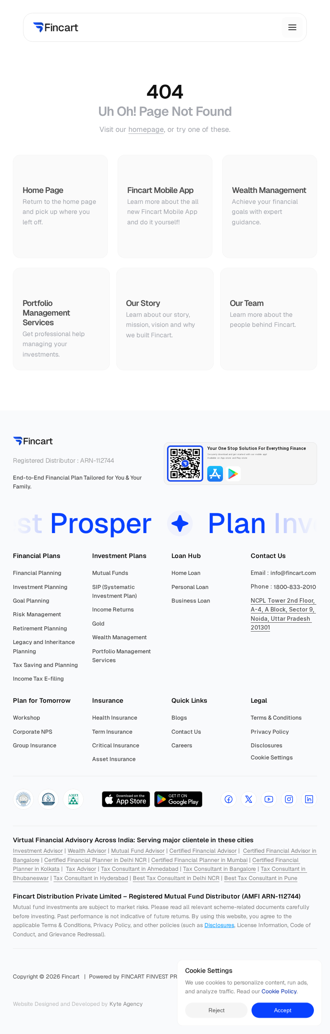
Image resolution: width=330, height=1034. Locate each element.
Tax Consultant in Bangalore (219, 868)
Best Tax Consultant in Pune (260, 878)
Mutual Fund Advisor (138, 850)
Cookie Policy (279, 991)
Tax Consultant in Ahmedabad (139, 868)
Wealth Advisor (87, 850)
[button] (23, 799)
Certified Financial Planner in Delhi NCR (95, 860)
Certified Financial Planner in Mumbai (199, 860)
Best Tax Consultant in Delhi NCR (176, 878)
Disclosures (219, 925)
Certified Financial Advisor (203, 850)
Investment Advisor (38, 850)
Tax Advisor (81, 868)
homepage (146, 129)
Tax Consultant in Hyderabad (91, 878)
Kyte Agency (126, 1003)
